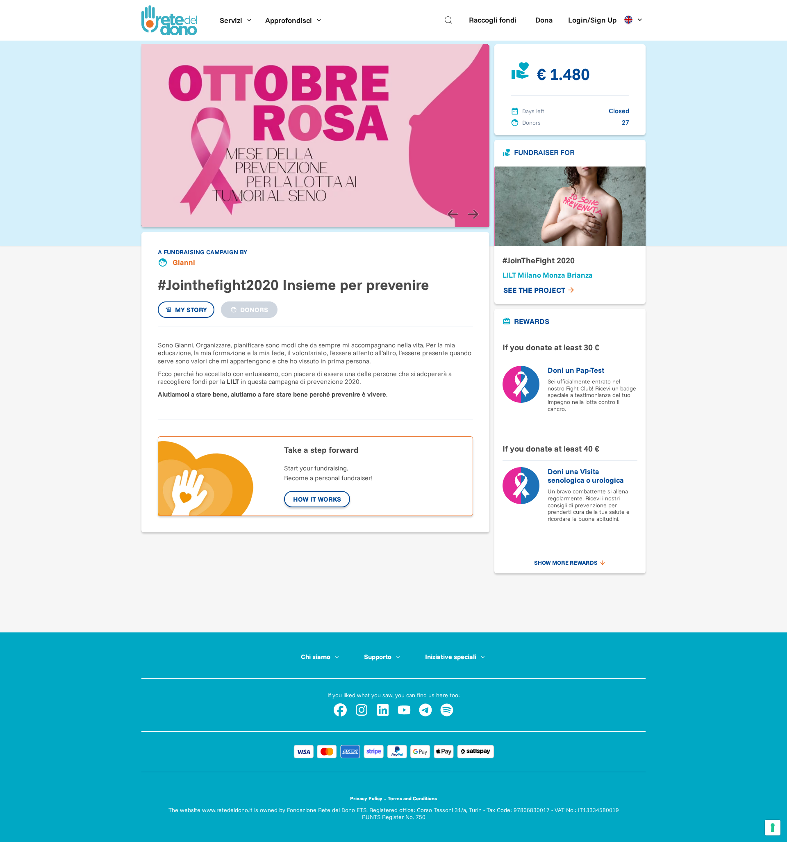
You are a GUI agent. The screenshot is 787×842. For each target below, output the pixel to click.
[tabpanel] (315, 369)
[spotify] (447, 710)
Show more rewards (566, 562)
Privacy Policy (366, 798)
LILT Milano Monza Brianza (548, 275)
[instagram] (361, 710)
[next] (473, 214)
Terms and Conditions (412, 798)
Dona (544, 20)
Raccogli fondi (492, 20)
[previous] (452, 214)
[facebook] (340, 710)
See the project (534, 290)
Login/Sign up (592, 20)
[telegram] (425, 710)
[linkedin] (383, 710)
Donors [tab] (254, 310)
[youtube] (404, 710)
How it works (317, 499)
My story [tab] (191, 310)
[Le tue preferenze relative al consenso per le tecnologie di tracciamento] (772, 827)
